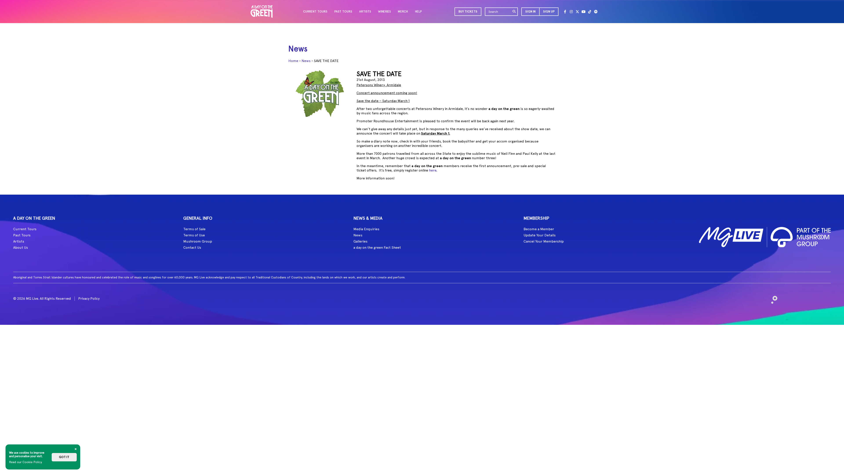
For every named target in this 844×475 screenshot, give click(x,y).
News (306, 61)
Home (293, 61)
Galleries (360, 241)
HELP (418, 11)
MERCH (403, 11)
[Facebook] (565, 12)
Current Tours (24, 229)
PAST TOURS (343, 11)
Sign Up (549, 11)
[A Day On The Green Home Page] (261, 11)
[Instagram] (571, 12)
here (432, 170)
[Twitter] (577, 12)
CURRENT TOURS (315, 11)
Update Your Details (540, 235)
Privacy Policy (89, 298)
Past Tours (22, 235)
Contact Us (192, 247)
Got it (64, 457)
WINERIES (384, 11)
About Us (20, 247)
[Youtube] (583, 12)
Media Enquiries (366, 229)
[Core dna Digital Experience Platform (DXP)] (772, 298)
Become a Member (539, 229)
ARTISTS (365, 11)
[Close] (76, 449)
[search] (514, 11)
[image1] (731, 236)
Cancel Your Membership (544, 241)
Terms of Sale (194, 229)
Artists (18, 241)
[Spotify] (596, 12)
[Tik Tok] (590, 12)
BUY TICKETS (467, 11)
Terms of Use (194, 235)
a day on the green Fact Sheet (377, 247)
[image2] (801, 236)
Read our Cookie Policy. (25, 462)
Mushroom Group (197, 241)
